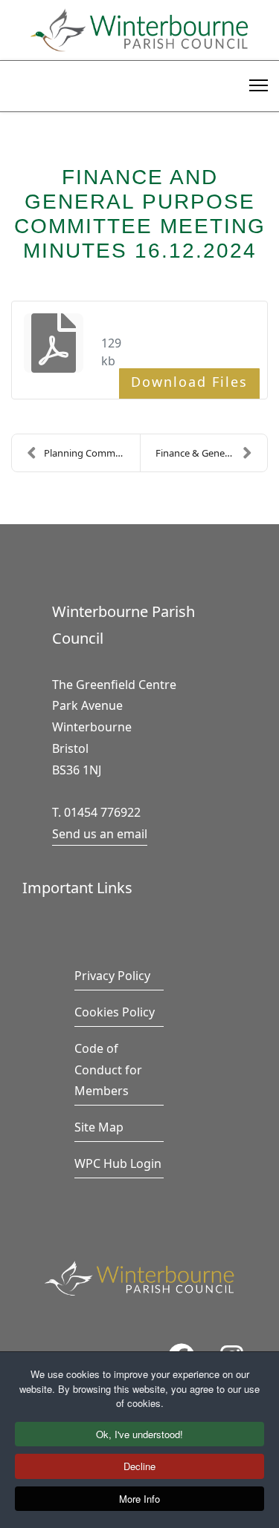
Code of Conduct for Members (108, 1070)
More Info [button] (139, 1499)
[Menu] (258, 83)
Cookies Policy (114, 1012)
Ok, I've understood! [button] (139, 1434)
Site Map (99, 1127)
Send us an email (99, 834)
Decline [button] (139, 1466)
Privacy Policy (112, 975)
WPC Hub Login (117, 1163)
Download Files (189, 382)
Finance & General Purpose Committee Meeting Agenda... (211, 453)
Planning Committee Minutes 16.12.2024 (92, 453)
